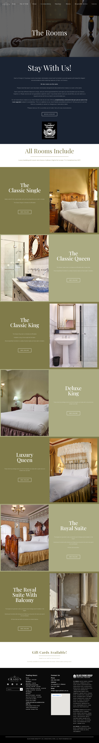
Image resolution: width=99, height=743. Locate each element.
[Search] (21, 689)
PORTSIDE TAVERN (77, 718)
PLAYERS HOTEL (81, 694)
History (68, 4)
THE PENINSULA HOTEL (82, 701)
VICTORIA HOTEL (77, 703)
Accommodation (46, 4)
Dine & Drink (24, 4)
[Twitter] (21, 684)
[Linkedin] (12, 684)
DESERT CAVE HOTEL (82, 713)
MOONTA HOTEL (81, 714)
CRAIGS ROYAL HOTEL (78, 686)
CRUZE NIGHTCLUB (84, 706)
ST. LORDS (79, 700)
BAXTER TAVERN (83, 681)
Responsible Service (81, 4)
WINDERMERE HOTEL (82, 705)
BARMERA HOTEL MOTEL (85, 709)
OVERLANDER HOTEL (82, 728)
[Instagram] (17, 684)
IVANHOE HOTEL (83, 693)
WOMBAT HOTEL (81, 723)
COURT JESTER (76, 684)
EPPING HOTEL (76, 688)
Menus (34, 4)
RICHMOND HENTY (81, 696)
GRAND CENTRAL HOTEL (86, 688)
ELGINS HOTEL (87, 686)
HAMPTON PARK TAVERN (79, 691)
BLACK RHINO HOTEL (78, 711)
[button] (51, 201)
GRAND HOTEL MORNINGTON (80, 689)
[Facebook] (8, 684)
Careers (94, 4)
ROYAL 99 (83, 729)
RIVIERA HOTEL (81, 698)
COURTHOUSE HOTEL (86, 684)
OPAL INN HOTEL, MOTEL (83, 716)
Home (14, 4)
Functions (58, 4)
